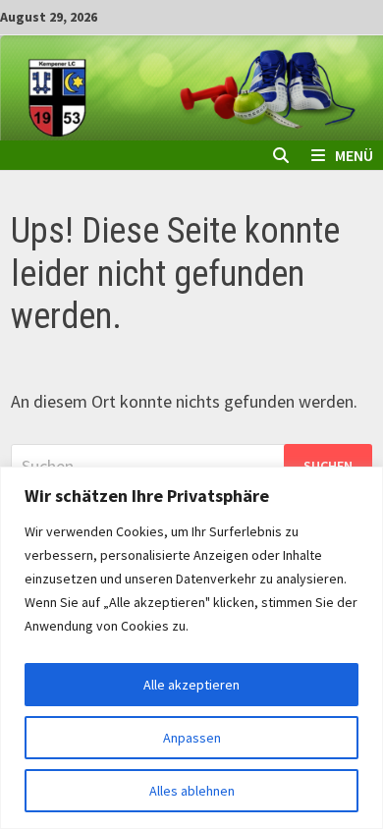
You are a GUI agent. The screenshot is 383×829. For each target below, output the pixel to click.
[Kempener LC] (191, 86)
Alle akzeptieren (191, 684)
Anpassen (192, 737)
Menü (354, 155)
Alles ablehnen (192, 791)
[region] (191, 648)
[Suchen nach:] (191, 466)
